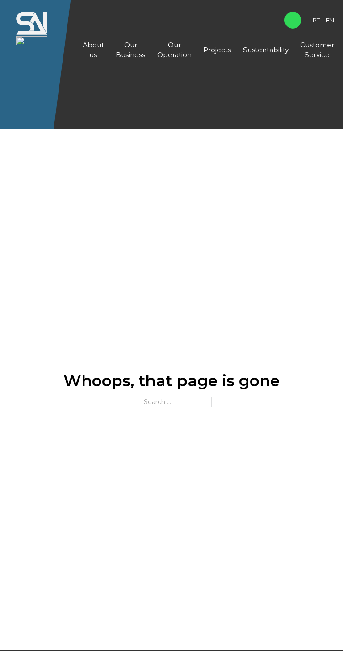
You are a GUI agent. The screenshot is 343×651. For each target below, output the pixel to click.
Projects (217, 50)
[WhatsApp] (292, 20)
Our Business (130, 50)
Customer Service (317, 50)
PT (316, 20)
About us (93, 50)
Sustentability (266, 50)
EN (330, 20)
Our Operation (174, 50)
